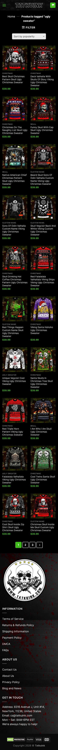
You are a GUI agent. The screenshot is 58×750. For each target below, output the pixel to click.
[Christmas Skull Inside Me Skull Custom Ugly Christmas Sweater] (43, 506)
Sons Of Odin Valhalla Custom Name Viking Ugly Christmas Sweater (14, 230)
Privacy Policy (11, 682)
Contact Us (9, 669)
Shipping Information (15, 631)
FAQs (5, 650)
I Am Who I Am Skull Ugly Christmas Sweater (41, 431)
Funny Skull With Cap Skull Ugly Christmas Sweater (41, 130)
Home (11, 16)
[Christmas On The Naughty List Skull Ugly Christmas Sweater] (15, 108)
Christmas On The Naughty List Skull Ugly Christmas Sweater (15, 130)
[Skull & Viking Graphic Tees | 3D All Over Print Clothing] (29, 5)
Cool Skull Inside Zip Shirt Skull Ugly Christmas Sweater (13, 527)
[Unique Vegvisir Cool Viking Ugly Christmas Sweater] (15, 359)
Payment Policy (12, 637)
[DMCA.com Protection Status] (16, 739)
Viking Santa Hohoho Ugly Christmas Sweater (41, 330)
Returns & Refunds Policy (18, 625)
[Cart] (52, 5)
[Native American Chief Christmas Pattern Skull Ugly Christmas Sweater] (15, 156)
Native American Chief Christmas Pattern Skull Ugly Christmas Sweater (14, 179)
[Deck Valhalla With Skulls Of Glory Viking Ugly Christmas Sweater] (43, 58)
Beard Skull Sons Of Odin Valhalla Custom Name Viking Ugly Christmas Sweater (42, 179)
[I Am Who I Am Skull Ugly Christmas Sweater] (43, 410)
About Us (8, 675)
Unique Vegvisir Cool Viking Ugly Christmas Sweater (14, 381)
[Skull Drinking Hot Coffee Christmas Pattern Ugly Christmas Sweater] (15, 258)
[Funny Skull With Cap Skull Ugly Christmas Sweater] (43, 108)
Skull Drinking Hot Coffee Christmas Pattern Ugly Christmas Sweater (15, 281)
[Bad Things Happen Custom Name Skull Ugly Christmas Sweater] (15, 308)
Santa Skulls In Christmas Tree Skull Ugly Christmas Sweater (41, 382)
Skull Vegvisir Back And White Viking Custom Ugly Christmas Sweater (43, 230)
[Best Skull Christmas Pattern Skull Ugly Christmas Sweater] (15, 58)
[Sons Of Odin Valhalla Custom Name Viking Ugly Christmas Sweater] (15, 207)
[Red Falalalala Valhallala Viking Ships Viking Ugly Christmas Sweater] (43, 258)
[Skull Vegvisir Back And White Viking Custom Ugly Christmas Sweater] (43, 207)
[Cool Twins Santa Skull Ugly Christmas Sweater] (43, 458)
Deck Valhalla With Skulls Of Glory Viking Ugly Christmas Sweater (42, 81)
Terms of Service (12, 618)
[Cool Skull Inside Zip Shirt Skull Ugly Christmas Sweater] (15, 506)
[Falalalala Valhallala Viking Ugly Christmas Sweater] (15, 458)
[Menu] (4, 5)
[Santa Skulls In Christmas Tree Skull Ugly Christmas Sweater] (43, 359)
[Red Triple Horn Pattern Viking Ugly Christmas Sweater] (15, 410)
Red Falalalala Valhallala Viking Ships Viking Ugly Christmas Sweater (42, 281)
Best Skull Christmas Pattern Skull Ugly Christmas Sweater (13, 79)
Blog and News (11, 688)
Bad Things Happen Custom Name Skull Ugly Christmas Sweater (12, 332)
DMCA (6, 643)
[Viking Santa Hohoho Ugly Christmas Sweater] (43, 308)
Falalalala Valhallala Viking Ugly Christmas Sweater (14, 479)
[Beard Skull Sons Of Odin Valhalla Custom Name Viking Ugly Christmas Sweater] (43, 156)
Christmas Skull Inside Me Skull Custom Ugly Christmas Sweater (42, 527)
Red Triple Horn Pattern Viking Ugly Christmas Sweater (12, 431)
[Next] (39, 545)
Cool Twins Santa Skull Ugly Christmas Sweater (42, 479)
